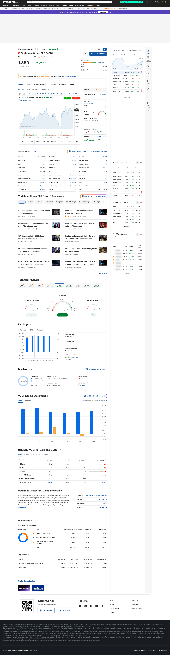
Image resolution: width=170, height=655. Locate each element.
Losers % (134, 168)
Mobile (112, 604)
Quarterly (28, 400)
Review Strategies (71, 76)
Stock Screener (79, 5)
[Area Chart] (24, 94)
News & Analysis (39, 84)
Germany (103, 507)
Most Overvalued (131, 241)
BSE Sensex (116, 75)
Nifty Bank (116, 78)
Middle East (86, 8)
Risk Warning (163, 650)
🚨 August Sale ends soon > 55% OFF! (131, 2)
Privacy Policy (152, 650)
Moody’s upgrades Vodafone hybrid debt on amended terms (34, 212)
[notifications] (162, 2)
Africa (100, 8)
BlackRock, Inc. (24, 567)
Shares (7, 8)
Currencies (116, 50)
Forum (71, 84)
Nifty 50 (115, 72)
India (23, 8)
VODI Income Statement (32, 395)
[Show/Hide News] (61, 94)
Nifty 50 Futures (117, 81)
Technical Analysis (28, 279)
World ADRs (55, 8)
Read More (22, 507)
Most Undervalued (118, 241)
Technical (63, 84)
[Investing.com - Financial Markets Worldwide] (11, 2)
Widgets (112, 612)
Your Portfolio (114, 608)
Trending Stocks (119, 202)
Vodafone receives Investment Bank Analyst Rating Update (79, 212)
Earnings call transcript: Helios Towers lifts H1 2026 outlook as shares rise (80, 237)
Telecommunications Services (96, 495)
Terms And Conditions (138, 650)
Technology (102, 499)
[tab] (22, 285)
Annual (20, 400)
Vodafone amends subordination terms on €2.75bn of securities (33, 224)
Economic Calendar (67, 5)
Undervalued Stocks (122, 8)
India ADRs (63, 8)
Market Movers (119, 163)
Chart (29, 84)
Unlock (50, 482)
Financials (52, 84)
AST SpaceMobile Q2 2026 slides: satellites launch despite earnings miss (33, 237)
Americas (70, 8)
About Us (135, 600)
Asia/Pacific (94, 8)
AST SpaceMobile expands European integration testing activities (32, 250)
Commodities (133, 50)
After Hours (39, 8)
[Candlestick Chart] (20, 94)
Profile (28, 89)
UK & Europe (78, 8)
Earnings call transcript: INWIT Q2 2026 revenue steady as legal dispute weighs (80, 262)
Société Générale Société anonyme (31, 563)
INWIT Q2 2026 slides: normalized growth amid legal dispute (81, 250)
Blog (111, 600)
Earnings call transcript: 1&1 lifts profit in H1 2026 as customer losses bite (33, 262)
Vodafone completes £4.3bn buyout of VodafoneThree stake (79, 224)
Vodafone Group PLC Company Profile (40, 490)
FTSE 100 (115, 88)
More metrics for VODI (99, 151)
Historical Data (45, 89)
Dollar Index (116, 91)
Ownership (35, 89)
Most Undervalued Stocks (120, 235)
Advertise (135, 604)
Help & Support (137, 608)
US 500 (115, 84)
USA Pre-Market (30, 8)
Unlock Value (100, 62)
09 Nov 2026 (72, 178)
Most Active (116, 168)
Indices (124, 50)
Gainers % (125, 168)
